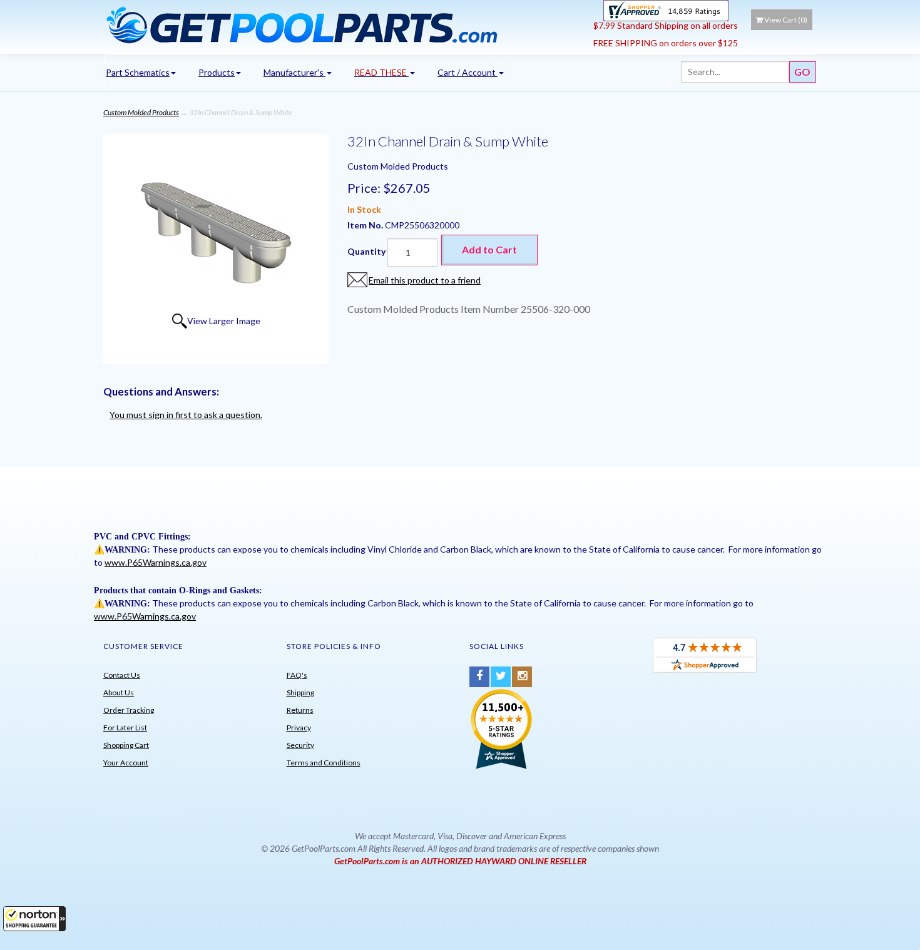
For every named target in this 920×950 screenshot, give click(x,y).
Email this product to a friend (425, 280)
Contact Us (121, 675)
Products (216, 72)
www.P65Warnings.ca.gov (156, 562)
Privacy (299, 727)
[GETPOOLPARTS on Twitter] (501, 677)
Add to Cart (489, 249)
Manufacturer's (294, 72)
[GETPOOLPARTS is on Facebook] (479, 677)
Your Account (125, 762)
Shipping (300, 692)
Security (300, 745)
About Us (118, 692)
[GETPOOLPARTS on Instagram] (522, 677)
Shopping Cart (126, 745)
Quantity (366, 251)
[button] (34, 918)
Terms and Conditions (323, 762)
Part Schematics (138, 72)
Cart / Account (467, 72)
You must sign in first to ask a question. (186, 414)
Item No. (366, 225)
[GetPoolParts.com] (344, 24)
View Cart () (785, 19)
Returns (300, 710)
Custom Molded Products (141, 112)
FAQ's (297, 675)
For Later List (125, 727)
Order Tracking (128, 710)
